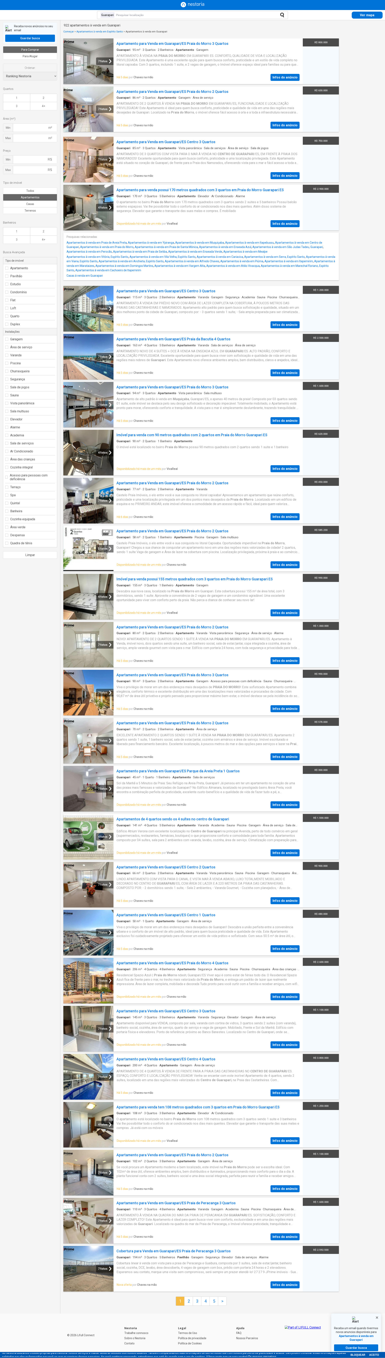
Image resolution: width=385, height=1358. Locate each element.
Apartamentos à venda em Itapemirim (288, 261)
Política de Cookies (190, 1343)
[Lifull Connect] (303, 1336)
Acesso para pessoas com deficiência (29, 477)
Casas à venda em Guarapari (85, 275)
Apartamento (19, 268)
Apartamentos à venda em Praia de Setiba (140, 251)
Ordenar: (30, 67)
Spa (13, 495)
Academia (17, 435)
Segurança (17, 379)
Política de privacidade (192, 1338)
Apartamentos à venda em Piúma (241, 261)
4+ (43, 106)
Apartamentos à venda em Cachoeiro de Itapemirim (108, 270)
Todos (30, 190)
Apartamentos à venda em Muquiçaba (199, 242)
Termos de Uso (187, 1333)
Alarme (15, 427)
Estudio (15, 284)
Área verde (17, 527)
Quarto (14, 316)
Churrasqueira (19, 371)
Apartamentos (30, 197)
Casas (30, 204)
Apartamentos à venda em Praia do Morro (107, 247)
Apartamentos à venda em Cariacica (220, 256)
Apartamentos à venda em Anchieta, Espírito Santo (131, 261)
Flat (12, 300)
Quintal (15, 503)
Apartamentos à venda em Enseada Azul (225, 247)
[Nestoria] (192, 6)
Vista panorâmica (22, 403)
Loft (13, 308)
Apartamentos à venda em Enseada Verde (195, 251)
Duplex (15, 324)
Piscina (15, 363)
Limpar (30, 555)
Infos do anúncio (285, 77)
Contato (129, 1343)
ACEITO (374, 1354)
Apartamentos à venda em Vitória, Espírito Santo (97, 256)
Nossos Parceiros (247, 1338)
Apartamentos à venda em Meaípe (245, 251)
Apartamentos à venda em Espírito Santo (99, 31)
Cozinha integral (21, 467)
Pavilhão (16, 276)
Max (8, 138)
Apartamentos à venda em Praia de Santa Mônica (166, 247)
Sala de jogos (19, 387)
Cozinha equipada (22, 519)
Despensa (17, 535)
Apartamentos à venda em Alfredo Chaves (192, 261)
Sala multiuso (19, 411)
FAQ (238, 1333)
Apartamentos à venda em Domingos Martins (124, 265)
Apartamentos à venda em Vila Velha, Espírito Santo (163, 256)
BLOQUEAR (358, 1354)
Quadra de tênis (21, 543)
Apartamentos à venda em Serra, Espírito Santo (274, 256)
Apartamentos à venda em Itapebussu (249, 242)
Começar (68, 31)
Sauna (14, 395)
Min (8, 127)
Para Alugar (30, 56)
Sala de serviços (22, 443)
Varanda (15, 355)
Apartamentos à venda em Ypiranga (151, 242)
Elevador (16, 419)
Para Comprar (30, 49)
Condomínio (18, 292)
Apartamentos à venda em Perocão (89, 251)
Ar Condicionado (21, 451)
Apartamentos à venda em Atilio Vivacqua (233, 265)
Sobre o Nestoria (134, 1338)
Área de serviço (21, 347)
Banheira (16, 511)
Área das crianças (22, 459)
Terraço (15, 487)
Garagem (16, 339)
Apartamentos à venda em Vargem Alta (179, 265)
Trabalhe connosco (136, 1333)
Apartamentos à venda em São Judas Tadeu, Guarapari (287, 247)
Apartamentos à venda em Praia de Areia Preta (97, 242)
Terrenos (30, 210)
